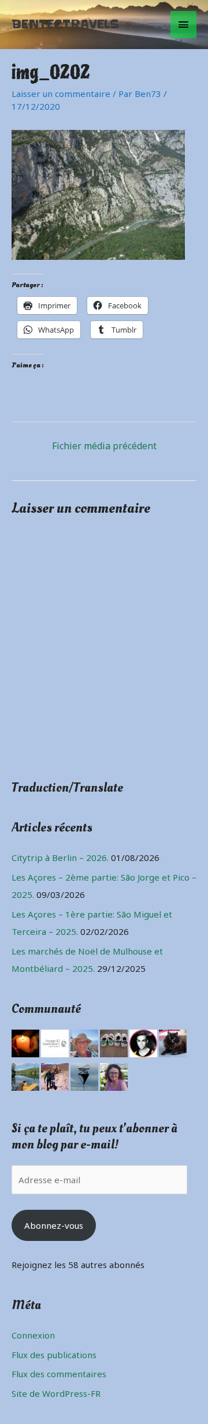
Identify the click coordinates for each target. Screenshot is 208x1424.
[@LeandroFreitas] (143, 1042)
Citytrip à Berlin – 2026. (60, 857)
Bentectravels (66, 24)
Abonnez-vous (53, 1225)
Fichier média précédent (104, 445)
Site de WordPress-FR (56, 1393)
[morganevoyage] (55, 1042)
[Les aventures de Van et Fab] (55, 1076)
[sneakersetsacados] (114, 1042)
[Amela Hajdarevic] (114, 1076)
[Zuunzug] (84, 1076)
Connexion (33, 1335)
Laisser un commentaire (61, 93)
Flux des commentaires (59, 1374)
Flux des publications (54, 1354)
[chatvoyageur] (173, 1042)
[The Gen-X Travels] (84, 1042)
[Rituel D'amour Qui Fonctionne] (25, 1042)
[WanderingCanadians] (25, 1076)
